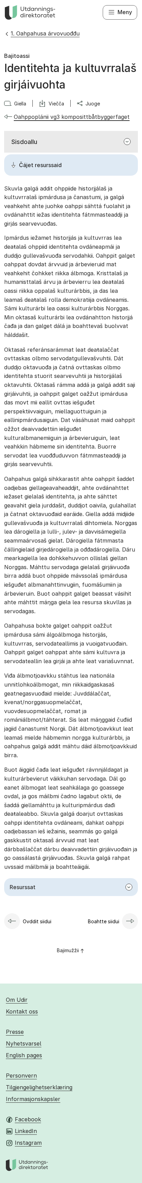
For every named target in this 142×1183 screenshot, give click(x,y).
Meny (125, 12)
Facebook (28, 1119)
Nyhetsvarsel (23, 1043)
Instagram (28, 1142)
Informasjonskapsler (33, 1098)
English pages (24, 1055)
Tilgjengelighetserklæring (39, 1087)
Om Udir (17, 999)
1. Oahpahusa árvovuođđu (45, 33)
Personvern (21, 1075)
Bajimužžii (68, 950)
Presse (15, 1031)
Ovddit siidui (37, 921)
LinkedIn (26, 1131)
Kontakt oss (22, 1011)
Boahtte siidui (103, 921)
